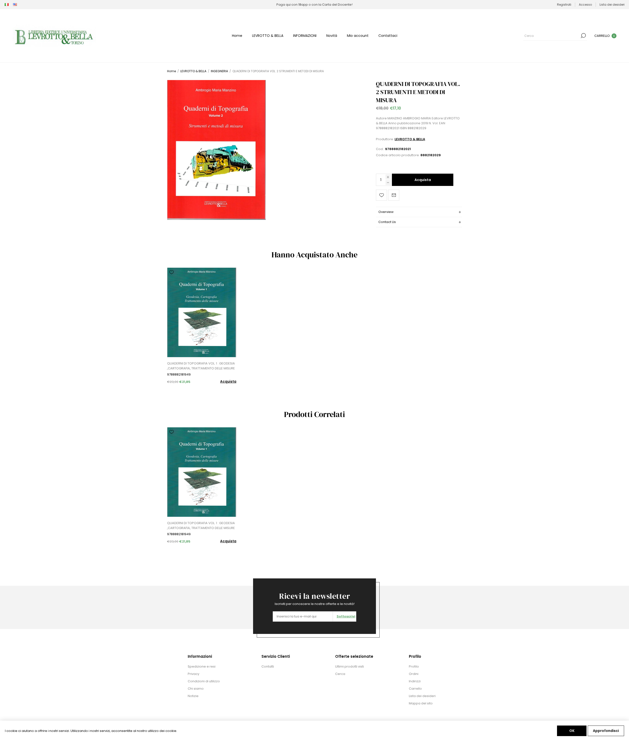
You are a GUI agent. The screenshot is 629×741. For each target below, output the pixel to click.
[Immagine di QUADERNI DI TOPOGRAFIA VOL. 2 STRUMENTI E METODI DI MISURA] (216, 150)
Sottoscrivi (346, 616)
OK (571, 730)
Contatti (267, 666)
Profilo (414, 666)
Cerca (583, 36)
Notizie (193, 696)
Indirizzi (415, 681)
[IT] (7, 5)
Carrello (415, 688)
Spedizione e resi (201, 666)
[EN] (15, 5)
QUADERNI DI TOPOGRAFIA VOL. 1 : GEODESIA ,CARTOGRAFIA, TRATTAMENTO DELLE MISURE (201, 366)
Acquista (423, 179)
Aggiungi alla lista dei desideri (381, 195)
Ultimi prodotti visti (349, 666)
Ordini (413, 673)
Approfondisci (606, 730)
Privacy (193, 673)
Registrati (564, 4)
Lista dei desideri (422, 696)
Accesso (585, 4)
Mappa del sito (421, 703)
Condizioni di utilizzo (204, 681)
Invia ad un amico (393, 195)
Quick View (171, 279)
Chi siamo (196, 688)
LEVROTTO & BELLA (410, 139)
